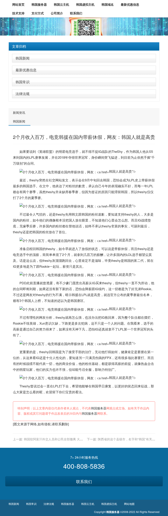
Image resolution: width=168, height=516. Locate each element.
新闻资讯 (19, 112)
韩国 (136, 151)
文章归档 (19, 46)
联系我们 (84, 481)
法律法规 (23, 93)
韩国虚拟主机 (109, 504)
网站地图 (129, 504)
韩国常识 (23, 81)
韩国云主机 (87, 504)
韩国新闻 (23, 58)
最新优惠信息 (26, 69)
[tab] (84, 46)
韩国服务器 (98, 408)
